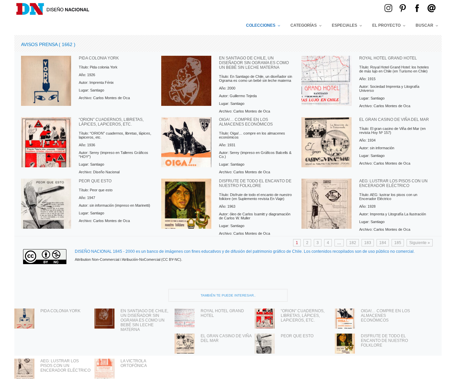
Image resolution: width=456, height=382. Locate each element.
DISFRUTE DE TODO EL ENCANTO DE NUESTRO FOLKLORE (384, 341)
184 (382, 242)
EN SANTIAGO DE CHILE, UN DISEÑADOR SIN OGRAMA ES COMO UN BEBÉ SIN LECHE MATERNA (144, 320)
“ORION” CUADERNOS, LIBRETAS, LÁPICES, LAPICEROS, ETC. (302, 316)
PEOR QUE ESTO (297, 336)
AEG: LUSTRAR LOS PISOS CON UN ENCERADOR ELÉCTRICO (65, 366)
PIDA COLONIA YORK (60, 311)
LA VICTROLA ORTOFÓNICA (134, 363)
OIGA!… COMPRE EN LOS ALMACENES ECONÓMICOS (385, 316)
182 (352, 242)
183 (367, 242)
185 (397, 242)
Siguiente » (419, 242)
